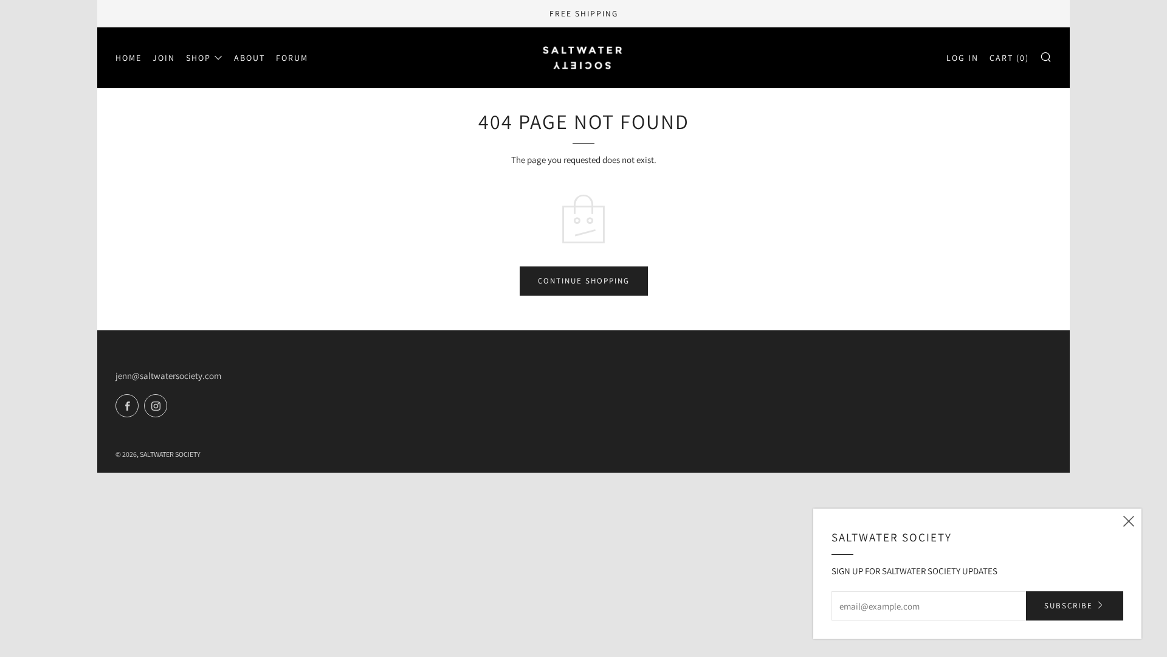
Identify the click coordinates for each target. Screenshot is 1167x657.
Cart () (1009, 57)
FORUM (292, 57)
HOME (128, 57)
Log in (962, 57)
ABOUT (249, 57)
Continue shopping (584, 281)
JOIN (164, 57)
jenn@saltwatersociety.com (168, 375)
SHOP (198, 57)
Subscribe (1068, 605)
